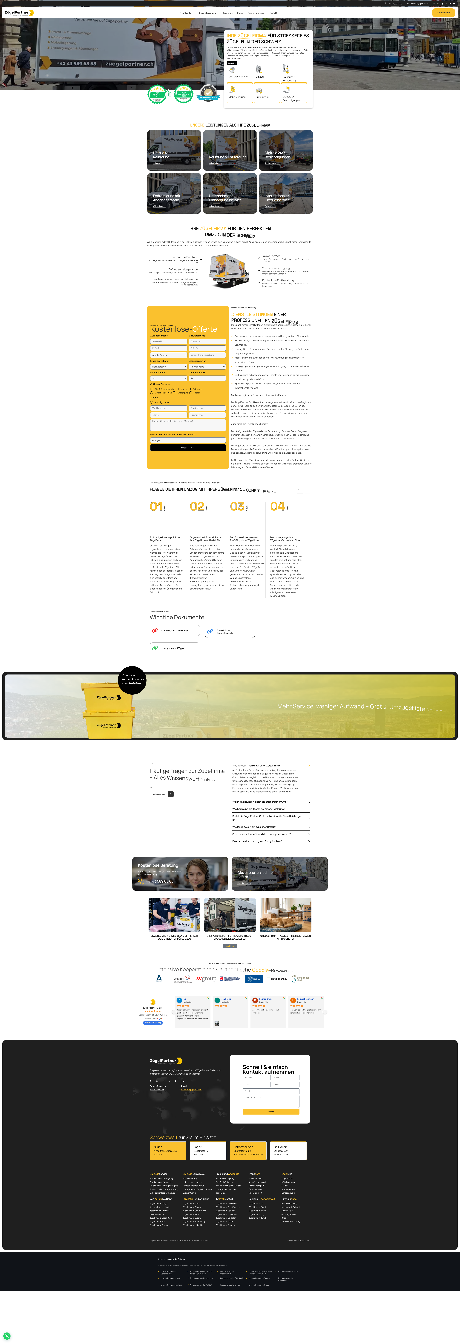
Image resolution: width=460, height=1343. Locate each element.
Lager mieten (287, 1178)
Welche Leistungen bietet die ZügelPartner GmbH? (261, 801)
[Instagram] (438, 4)
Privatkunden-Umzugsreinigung (164, 1185)
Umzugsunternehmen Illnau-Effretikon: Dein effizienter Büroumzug (174, 937)
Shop (284, 1218)
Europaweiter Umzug (291, 1221)
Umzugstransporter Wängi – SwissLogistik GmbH (201, 1272)
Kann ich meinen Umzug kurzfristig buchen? (257, 841)
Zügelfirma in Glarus (192, 1207)
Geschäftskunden (207, 13)
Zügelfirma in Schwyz (225, 1210)
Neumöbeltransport (257, 1182)
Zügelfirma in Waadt (257, 1207)
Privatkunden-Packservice (161, 1182)
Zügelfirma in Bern (158, 1221)
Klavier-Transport (256, 1185)
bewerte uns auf (152, 1022)
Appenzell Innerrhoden (160, 1210)
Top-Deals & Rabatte (224, 1182)
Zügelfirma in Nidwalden (193, 1225)
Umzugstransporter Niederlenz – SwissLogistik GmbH (261, 1272)
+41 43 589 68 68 (395, 4)
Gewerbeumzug (190, 1178)
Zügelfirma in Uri (256, 1203)
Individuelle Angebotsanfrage (228, 1185)
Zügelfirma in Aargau (159, 1203)
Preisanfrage (443, 12)
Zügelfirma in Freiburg (159, 1225)
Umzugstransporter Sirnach (230, 1285)
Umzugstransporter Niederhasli (285, 1279)
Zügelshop (228, 13)
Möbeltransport (255, 1178)
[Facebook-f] (434, 4)
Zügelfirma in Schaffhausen (228, 1207)
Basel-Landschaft (157, 1214)
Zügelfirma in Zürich (258, 1218)
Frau (157, 402)
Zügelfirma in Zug (256, 1214)
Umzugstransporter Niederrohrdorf (227, 1272)
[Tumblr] (442, 4)
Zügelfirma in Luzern (192, 1218)
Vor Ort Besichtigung (225, 1178)
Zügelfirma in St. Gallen (226, 1218)
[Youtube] (454, 4)
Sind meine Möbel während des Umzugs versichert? (261, 834)
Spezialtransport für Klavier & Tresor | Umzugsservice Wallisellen (230, 937)
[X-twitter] (446, 4)
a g (185, 999)
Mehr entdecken (215, 206)
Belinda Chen (265, 999)
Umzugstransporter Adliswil (171, 1285)
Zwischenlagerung (163, 392)
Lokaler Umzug (189, 1193)
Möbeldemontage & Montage (162, 1193)
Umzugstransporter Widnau (259, 1278)
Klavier (184, 389)
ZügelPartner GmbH (153, 1007)
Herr (167, 402)
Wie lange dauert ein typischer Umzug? (254, 826)
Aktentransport (255, 1193)
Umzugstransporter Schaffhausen (168, 1272)
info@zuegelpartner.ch (419, 3)
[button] (271, 765)
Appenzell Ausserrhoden (160, 1207)
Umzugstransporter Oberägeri (231, 1278)
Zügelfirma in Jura (191, 1214)
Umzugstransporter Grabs (171, 1278)
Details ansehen (271, 163)
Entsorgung (183, 392)
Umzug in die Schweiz (291, 1207)
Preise (240, 13)
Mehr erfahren (214, 163)
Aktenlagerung (288, 1189)
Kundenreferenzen (256, 13)
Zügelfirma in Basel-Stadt (161, 1218)
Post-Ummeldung (289, 1203)
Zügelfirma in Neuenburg (194, 1221)
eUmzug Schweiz (289, 1214)
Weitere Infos (158, 206)
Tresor (197, 392)
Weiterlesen (269, 206)
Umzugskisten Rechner (226, 1189)
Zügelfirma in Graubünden (194, 1210)
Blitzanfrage (221, 1193)
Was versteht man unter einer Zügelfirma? (256, 765)
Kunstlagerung (288, 1193)
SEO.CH (187, 1240)
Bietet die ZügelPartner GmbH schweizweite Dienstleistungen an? (267, 817)
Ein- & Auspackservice (165, 389)
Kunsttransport (255, 1189)
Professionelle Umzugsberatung (164, 1189)
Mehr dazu (157, 163)
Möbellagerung (288, 1182)
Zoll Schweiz (287, 1210)
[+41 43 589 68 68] (141, 881)
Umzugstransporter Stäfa (288, 1271)
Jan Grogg (226, 999)
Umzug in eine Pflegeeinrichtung (197, 1189)
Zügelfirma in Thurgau (225, 1225)
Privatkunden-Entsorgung (161, 1178)
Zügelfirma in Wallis (257, 1210)
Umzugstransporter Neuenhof (201, 1278)
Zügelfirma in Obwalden (226, 1203)
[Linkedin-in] (450, 4)
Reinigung (197, 389)
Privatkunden (186, 13)
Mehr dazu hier (159, 794)
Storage (285, 1185)
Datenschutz (305, 1240)
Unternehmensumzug (192, 1182)
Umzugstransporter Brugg (259, 1285)
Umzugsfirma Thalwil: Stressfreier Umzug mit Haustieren (285, 937)
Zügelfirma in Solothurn (226, 1214)
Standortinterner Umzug (193, 1185)
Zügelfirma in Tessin (224, 1221)
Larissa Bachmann (305, 999)
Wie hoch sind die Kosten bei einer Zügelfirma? (258, 809)
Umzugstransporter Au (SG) (201, 1285)
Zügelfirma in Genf (191, 1203)
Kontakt (273, 13)
